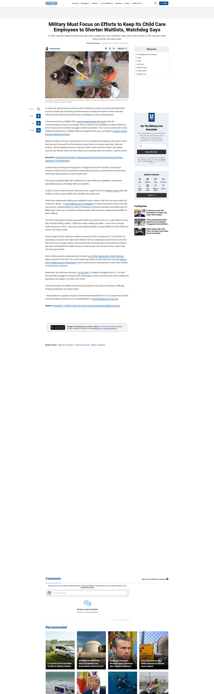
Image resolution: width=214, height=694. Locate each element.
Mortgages (84, 3)
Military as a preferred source (105, 328)
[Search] (155, 3)
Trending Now (140, 206)
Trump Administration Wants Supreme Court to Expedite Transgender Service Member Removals (157, 222)
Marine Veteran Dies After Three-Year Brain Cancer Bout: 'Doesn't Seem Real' (157, 231)
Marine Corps (112, 190)
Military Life (137, 3)
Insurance (75, 3)
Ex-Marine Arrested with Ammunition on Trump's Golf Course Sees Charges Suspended (156, 212)
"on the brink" (83, 272)
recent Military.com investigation (79, 204)
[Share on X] (110, 48)
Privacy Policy (147, 161)
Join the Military (106, 3)
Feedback (126, 620)
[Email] (114, 48)
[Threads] (38, 130)
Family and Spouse (93, 43)
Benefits (118, 3)
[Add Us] (38, 109)
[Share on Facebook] (106, 48)
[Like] (38, 123)
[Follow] (38, 116)
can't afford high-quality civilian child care (106, 256)
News (127, 3)
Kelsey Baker (56, 48)
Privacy (119, 620)
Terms (114, 620)
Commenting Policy (87, 587)
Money (94, 3)
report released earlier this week (91, 121)
